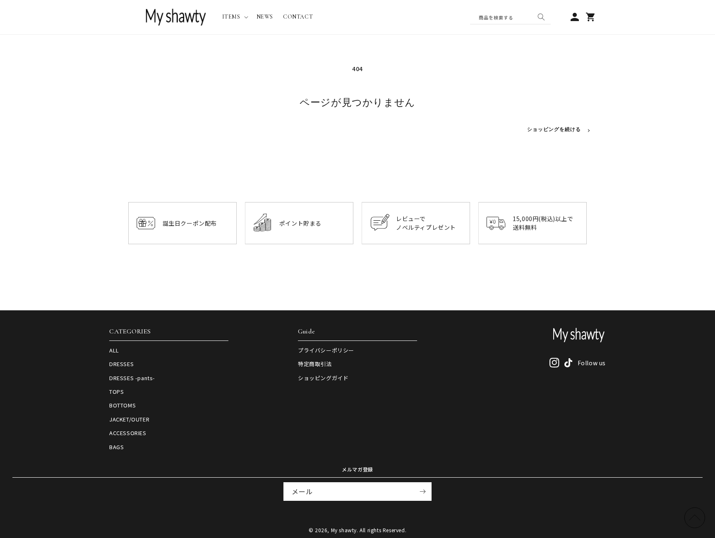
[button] (234, 17)
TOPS (116, 391)
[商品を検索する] (541, 17)
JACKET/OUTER (129, 419)
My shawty (344, 529)
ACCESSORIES (127, 433)
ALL (114, 350)
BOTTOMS (122, 405)
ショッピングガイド (323, 378)
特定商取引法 (315, 364)
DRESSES (121, 364)
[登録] (422, 491)
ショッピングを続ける (554, 129)
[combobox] (510, 17)
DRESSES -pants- (132, 378)
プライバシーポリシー (326, 350)
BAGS (116, 447)
